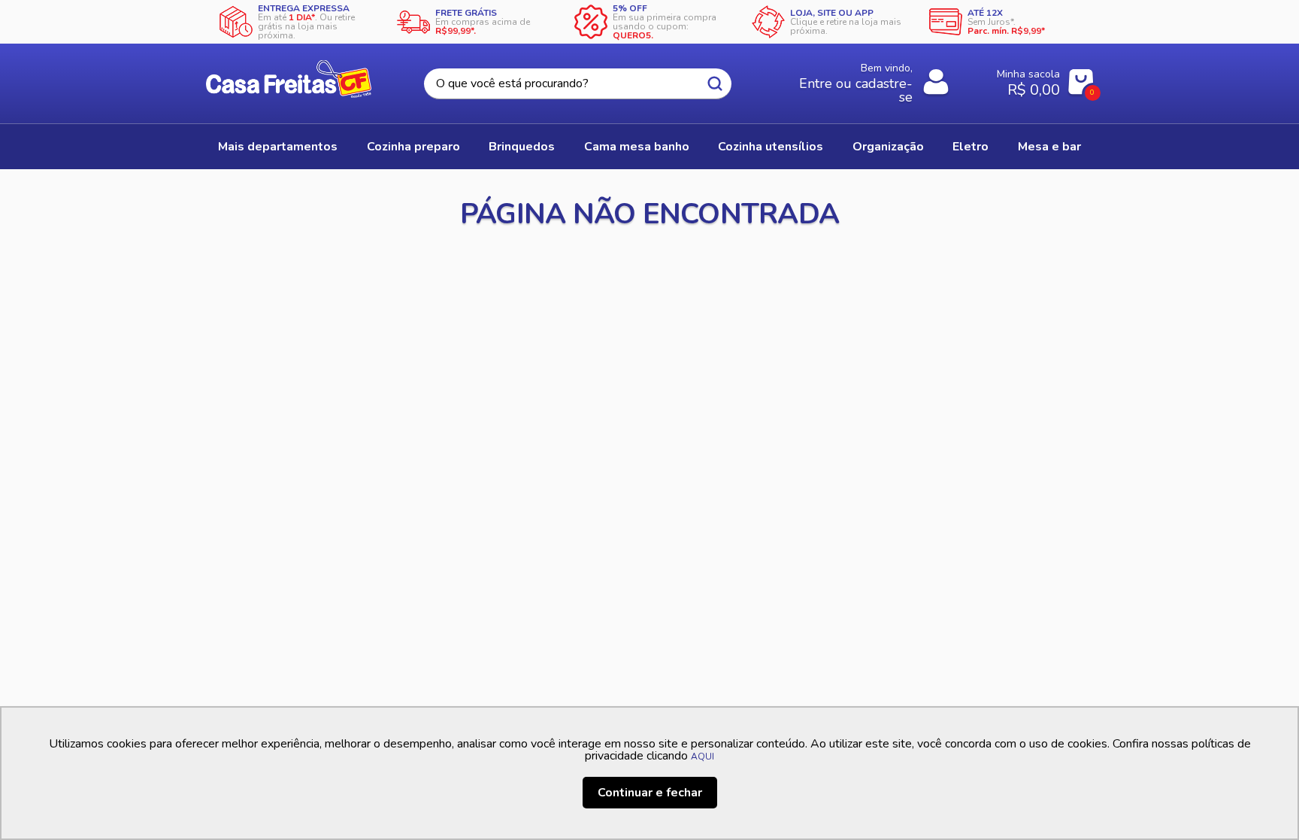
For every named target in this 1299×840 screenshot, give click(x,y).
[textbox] (577, 83)
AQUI (702, 757)
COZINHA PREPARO (413, 146)
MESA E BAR (1049, 146)
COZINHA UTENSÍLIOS (770, 146)
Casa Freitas (288, 79)
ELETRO (970, 146)
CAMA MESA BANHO (636, 146)
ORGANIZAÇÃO (888, 146)
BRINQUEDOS (522, 146)
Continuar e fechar (650, 792)
